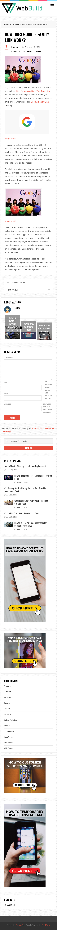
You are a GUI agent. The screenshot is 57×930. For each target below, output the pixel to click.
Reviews (7, 726)
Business (7, 692)
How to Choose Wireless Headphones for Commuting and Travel (30, 524)
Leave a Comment (33, 51)
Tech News (8, 737)
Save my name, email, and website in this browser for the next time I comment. (48, 398)
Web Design (8, 748)
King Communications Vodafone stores (34, 91)
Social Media (9, 731)
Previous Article (19, 282)
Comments (9, 357)
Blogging (7, 686)
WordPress (46, 925)
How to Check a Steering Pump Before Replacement (25, 466)
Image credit (10, 138)
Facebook (8, 697)
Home (8, 24)
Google (16, 24)
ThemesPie (20, 925)
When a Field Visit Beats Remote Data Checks (22, 513)
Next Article (12, 289)
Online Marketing (10, 720)
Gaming (7, 703)
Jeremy (16, 47)
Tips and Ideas (9, 742)
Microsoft (7, 714)
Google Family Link (40, 101)
